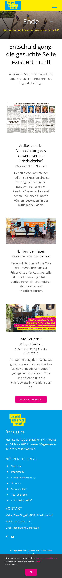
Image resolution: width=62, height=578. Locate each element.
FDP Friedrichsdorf (21, 500)
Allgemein (41, 165)
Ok (31, 572)
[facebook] (7, 536)
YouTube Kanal (19, 494)
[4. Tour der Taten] (31, 231)
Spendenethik (18, 488)
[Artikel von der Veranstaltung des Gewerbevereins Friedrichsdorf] (31, 120)
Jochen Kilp (34, 550)
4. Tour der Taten (31, 251)
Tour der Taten (42, 256)
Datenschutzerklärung (23, 477)
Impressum (17, 471)
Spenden (16, 483)
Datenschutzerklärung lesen (46, 560)
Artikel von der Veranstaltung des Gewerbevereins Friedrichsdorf (31, 153)
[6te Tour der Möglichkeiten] (31, 318)
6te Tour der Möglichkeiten (31, 341)
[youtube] (12, 536)
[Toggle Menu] (55, 6)
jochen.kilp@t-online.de (26, 527)
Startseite (16, 466)
